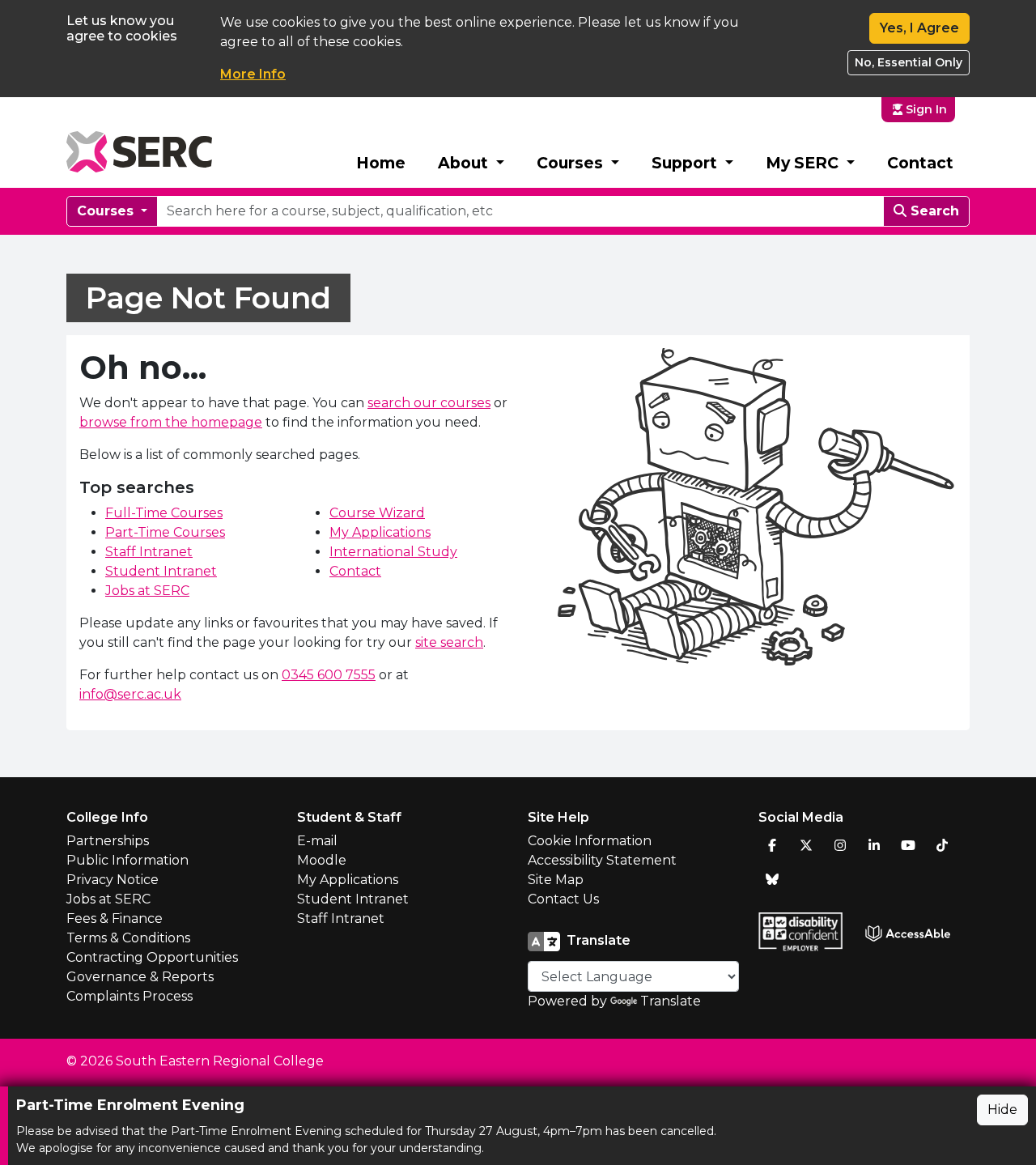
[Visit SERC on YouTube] (908, 845)
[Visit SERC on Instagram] (840, 845)
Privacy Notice (112, 879)
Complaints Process (129, 996)
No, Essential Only (908, 62)
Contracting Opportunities (152, 957)
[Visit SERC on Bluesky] (772, 879)
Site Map (556, 879)
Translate (670, 1001)
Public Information (127, 860)
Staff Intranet (149, 551)
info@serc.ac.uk (130, 694)
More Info (253, 74)
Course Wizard (377, 513)
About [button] (465, 162)
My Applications (380, 532)
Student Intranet (161, 571)
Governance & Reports (140, 976)
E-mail (317, 840)
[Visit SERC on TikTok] (942, 845)
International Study (393, 551)
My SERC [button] (804, 162)
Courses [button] (572, 162)
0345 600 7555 (329, 674)
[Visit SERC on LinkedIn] (874, 845)
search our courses (428, 402)
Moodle (321, 860)
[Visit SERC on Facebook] (772, 845)
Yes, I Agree (919, 28)
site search (449, 642)
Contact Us (563, 899)
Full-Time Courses (164, 513)
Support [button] (686, 162)
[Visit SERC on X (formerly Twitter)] (806, 845)
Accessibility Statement (602, 860)
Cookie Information (590, 840)
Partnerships (107, 840)
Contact (920, 162)
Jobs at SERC (147, 590)
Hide (1002, 1109)
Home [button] (380, 162)
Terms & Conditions (128, 938)
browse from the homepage (170, 422)
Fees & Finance (114, 918)
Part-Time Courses (165, 532)
